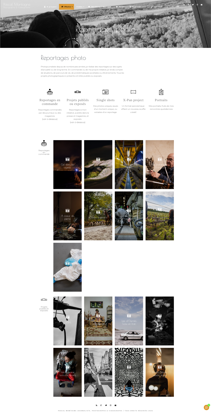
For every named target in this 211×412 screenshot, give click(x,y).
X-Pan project (133, 100)
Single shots (105, 100)
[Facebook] (188, 5)
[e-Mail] (201, 5)
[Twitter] (193, 5)
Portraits (161, 100)
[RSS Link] (184, 5)
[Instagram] (197, 5)
